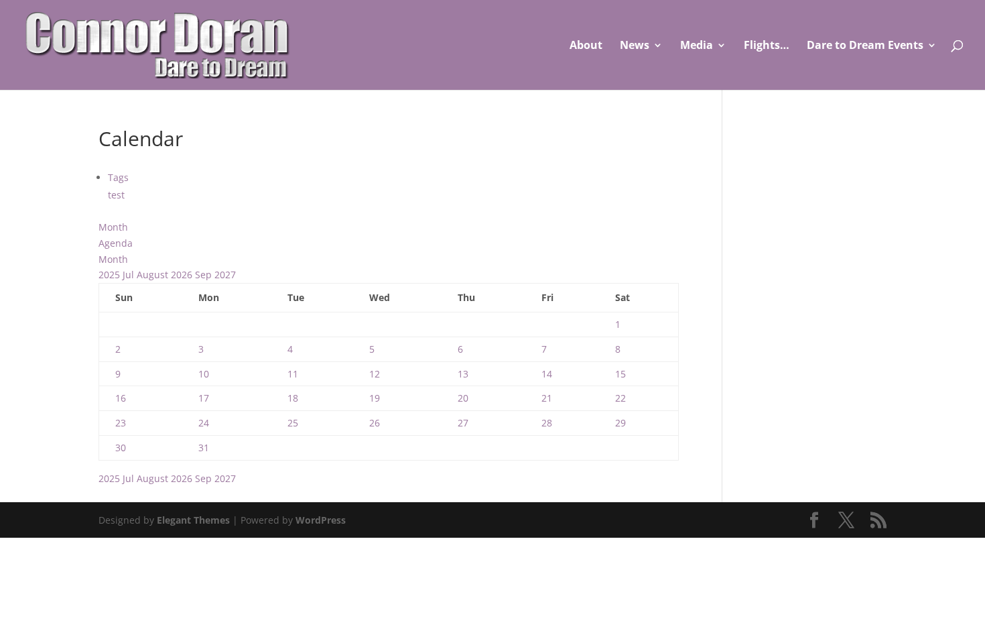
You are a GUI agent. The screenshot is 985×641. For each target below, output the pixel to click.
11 (292, 373)
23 (120, 422)
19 (374, 398)
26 (374, 422)
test (116, 194)
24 (203, 422)
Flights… (766, 46)
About (586, 46)
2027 (225, 274)
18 (292, 398)
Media (696, 46)
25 (292, 422)
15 (620, 373)
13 (463, 373)
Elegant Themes (193, 520)
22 (620, 398)
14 (546, 373)
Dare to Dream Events (865, 46)
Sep (204, 274)
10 (203, 373)
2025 (110, 274)
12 (374, 373)
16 (120, 398)
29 (620, 422)
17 (203, 398)
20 (463, 398)
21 (546, 398)
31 (203, 447)
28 (546, 422)
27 (463, 422)
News (634, 46)
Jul (130, 274)
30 (120, 447)
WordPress (321, 520)
